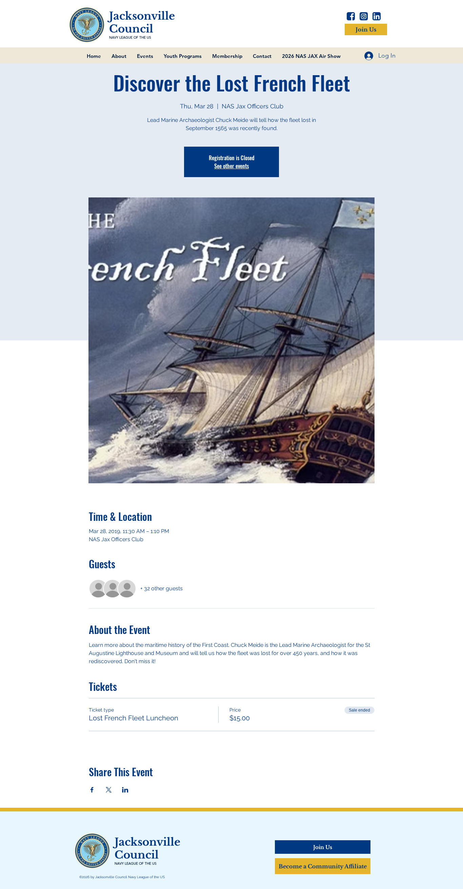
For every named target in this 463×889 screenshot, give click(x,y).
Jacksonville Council (142, 22)
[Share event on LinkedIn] (125, 789)
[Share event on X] (108, 789)
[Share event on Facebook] (92, 789)
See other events (231, 166)
